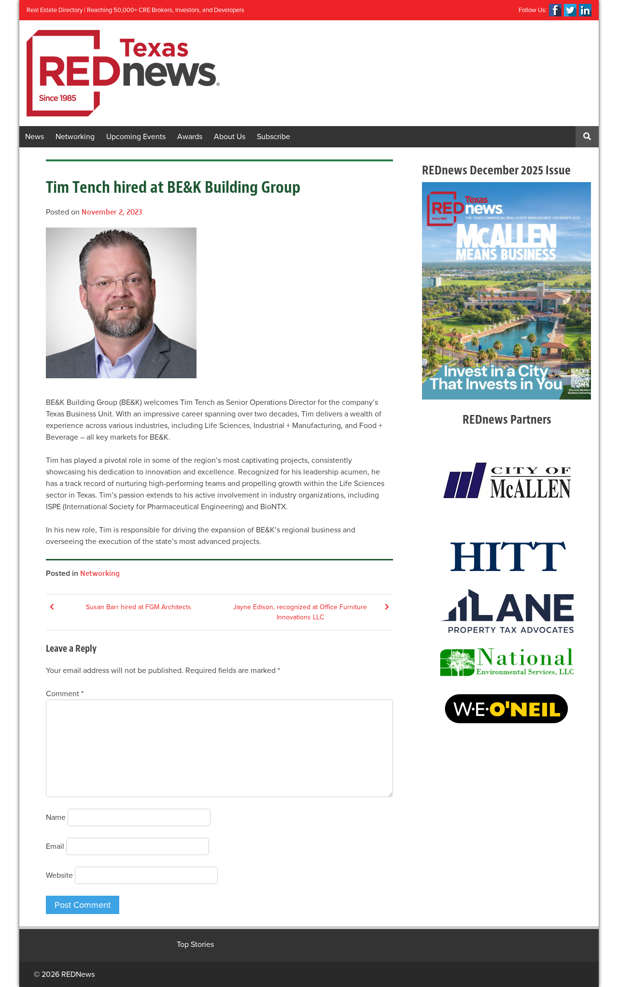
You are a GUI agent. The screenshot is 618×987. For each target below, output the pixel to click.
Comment (65, 694)
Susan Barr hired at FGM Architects (138, 607)
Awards (189, 137)
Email (55, 846)
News (34, 137)
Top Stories (195, 944)
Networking (75, 137)
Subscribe (273, 137)
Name (56, 817)
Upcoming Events (136, 137)
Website (59, 875)
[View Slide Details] (506, 291)
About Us (229, 137)
